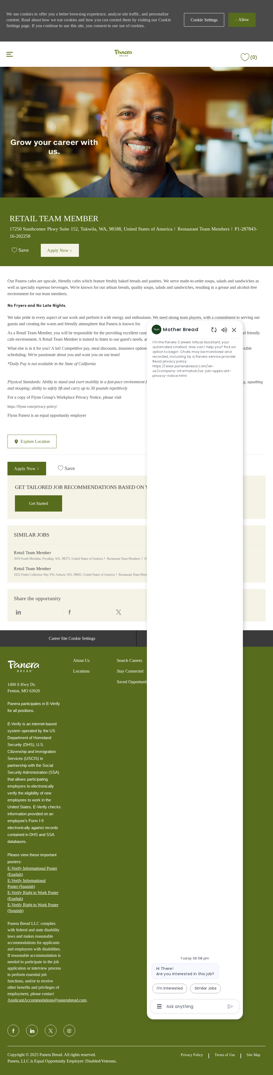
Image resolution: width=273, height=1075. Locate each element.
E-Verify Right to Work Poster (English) (32, 895)
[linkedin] (32, 1030)
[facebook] (13, 1030)
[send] (230, 1006)
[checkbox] (20, 250)
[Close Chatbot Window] (234, 329)
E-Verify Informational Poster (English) (32, 871)
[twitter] (51, 1030)
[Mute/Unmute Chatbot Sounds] (224, 329)
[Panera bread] (23, 666)
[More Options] (159, 1006)
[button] (204, 20)
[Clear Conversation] (214, 329)
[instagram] (69, 1030)
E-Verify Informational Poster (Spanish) (26, 883)
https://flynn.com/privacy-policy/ (32, 407)
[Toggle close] (9, 54)
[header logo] (123, 54)
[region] (195, 667)
